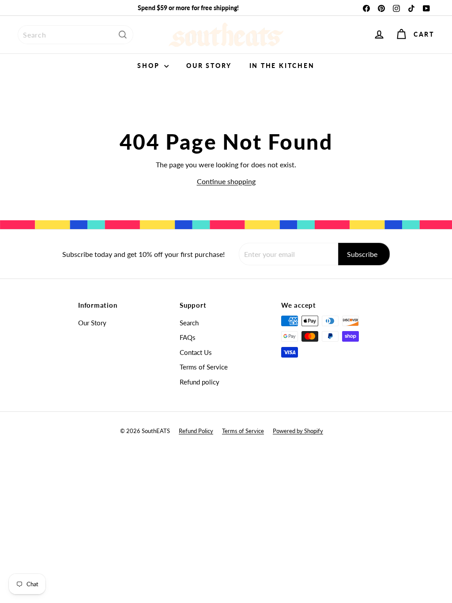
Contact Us (196, 352)
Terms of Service (204, 367)
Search (189, 323)
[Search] (122, 34)
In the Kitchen (282, 65)
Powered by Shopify (298, 430)
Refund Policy (196, 430)
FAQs (188, 337)
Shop (149, 65)
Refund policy (199, 382)
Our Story (208, 65)
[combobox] (75, 34)
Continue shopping (226, 181)
